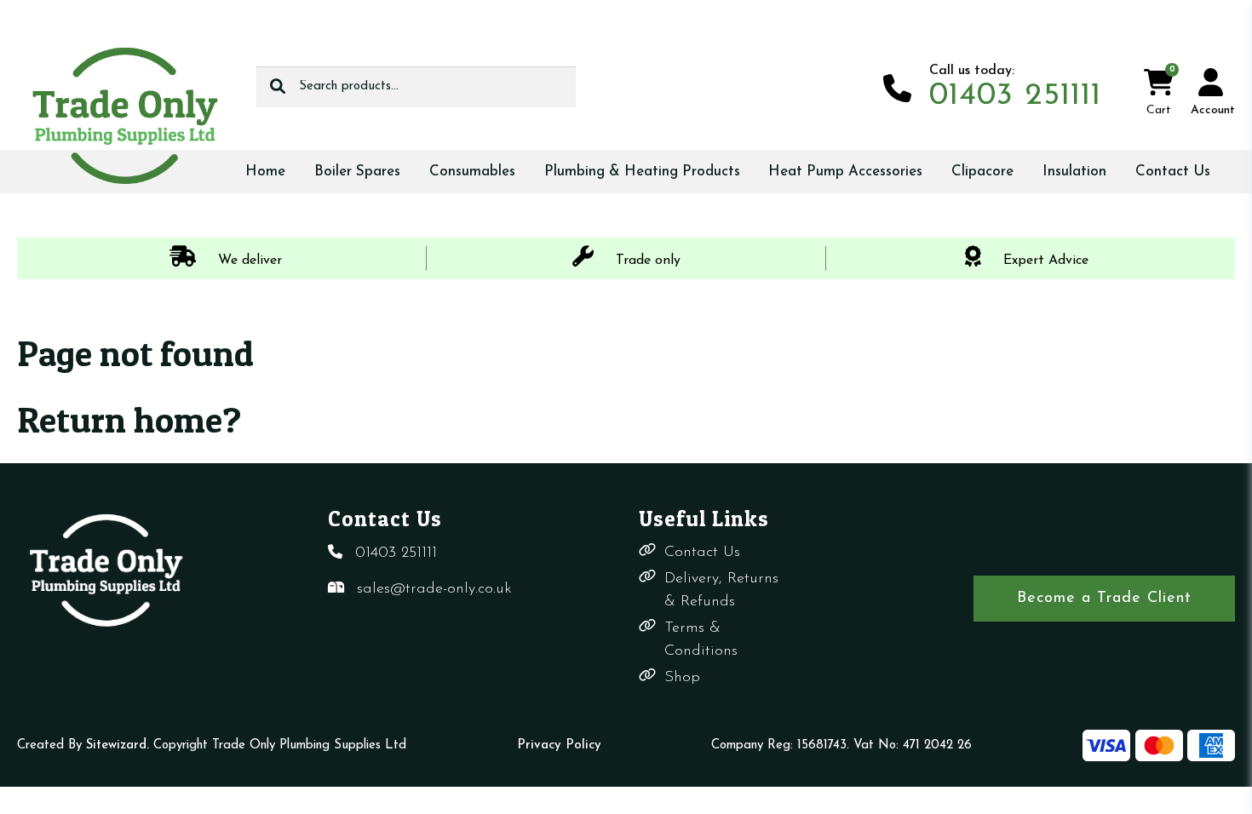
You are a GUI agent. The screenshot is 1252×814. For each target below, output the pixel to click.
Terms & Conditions (701, 640)
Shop (682, 677)
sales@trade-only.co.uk (434, 589)
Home (265, 171)
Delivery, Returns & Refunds (721, 590)
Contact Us (1172, 171)
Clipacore (982, 171)
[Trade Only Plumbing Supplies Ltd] (124, 114)
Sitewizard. (117, 745)
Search (277, 86)
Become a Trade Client (1104, 598)
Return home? (129, 419)
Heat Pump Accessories (845, 171)
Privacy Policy (559, 745)
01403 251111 (396, 553)
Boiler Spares (357, 171)
